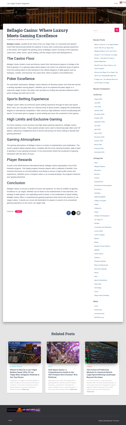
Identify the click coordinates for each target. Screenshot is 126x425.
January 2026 (98, 110)
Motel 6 (96, 238)
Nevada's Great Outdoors (102, 246)
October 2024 (98, 141)
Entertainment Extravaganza (103, 185)
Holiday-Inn (97, 208)
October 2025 (98, 118)
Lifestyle (96, 223)
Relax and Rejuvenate (101, 265)
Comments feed (99, 313)
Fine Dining (97, 189)
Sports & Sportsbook (100, 280)
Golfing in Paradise (100, 200)
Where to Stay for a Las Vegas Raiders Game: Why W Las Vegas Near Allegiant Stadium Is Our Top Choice (106, 48)
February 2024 (99, 148)
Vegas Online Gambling (101, 295)
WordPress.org (99, 317)
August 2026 (98, 99)
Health (96, 204)
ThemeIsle (116, 420)
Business (97, 174)
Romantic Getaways (100, 269)
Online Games (98, 253)
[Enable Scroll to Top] (122, 421)
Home (116, 3)
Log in (96, 306)
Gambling (97, 193)
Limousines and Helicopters (103, 227)
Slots (95, 276)
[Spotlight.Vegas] (23, 410)
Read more (25, 389)
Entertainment (98, 181)
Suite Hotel (97, 284)
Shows (96, 272)
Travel (96, 291)
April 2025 (97, 129)
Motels (96, 242)
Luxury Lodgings (99, 234)
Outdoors (97, 257)
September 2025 (99, 122)
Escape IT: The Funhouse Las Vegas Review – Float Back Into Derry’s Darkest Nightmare (105, 58)
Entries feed (98, 310)
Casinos (18, 211)
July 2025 (97, 125)
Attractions (97, 170)
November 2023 (99, 152)
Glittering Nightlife (99, 197)
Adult (95, 162)
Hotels (96, 212)
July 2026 (97, 103)
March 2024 (98, 144)
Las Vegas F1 (98, 219)
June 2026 (97, 106)
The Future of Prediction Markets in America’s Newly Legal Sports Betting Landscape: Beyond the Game (101, 373)
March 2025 (98, 133)
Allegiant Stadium (99, 166)
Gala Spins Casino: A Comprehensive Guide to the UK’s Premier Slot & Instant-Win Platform (63, 373)
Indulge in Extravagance (101, 216)
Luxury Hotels (98, 231)
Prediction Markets (100, 261)
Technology (97, 288)
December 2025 (99, 114)
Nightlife (96, 250)
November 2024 (99, 137)
